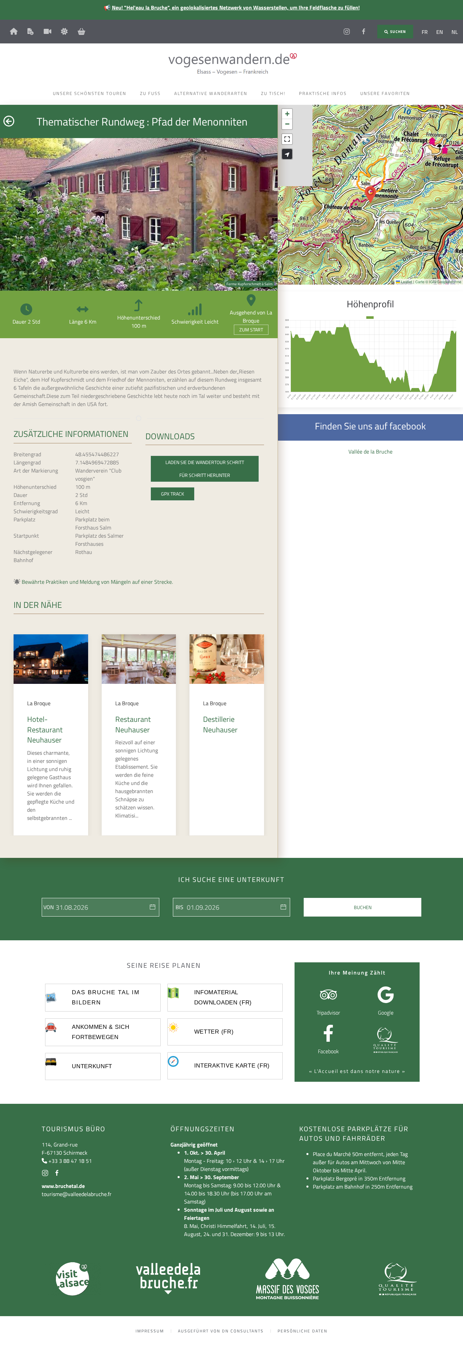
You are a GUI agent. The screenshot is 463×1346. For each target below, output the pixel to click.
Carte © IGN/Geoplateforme (438, 281)
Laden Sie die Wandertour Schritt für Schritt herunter (204, 469)
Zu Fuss (150, 93)
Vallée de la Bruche (370, 451)
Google (386, 1012)
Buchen (362, 907)
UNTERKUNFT (92, 1066)
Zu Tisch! (273, 93)
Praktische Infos (323, 93)
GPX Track (172, 493)
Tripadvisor (328, 1012)
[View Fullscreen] (287, 139)
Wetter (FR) (214, 1031)
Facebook (328, 1051)
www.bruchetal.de (63, 1186)
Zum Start (251, 329)
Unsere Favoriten (385, 93)
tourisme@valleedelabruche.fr (77, 1194)
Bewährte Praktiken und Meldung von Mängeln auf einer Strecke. (97, 582)
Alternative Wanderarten (210, 93)
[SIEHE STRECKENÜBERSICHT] (287, 154)
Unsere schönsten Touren (89, 93)
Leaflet (406, 281)
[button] (370, 194)
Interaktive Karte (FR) (232, 1065)
